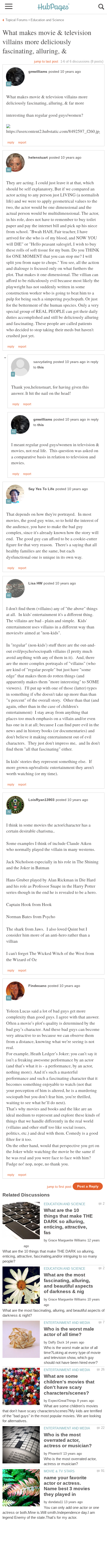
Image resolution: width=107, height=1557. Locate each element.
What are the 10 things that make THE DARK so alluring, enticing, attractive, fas (68, 1221)
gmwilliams (37, 71)
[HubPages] (53, 7)
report (22, 142)
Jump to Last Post (46, 61)
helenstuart (38, 157)
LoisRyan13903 (41, 800)
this (40, 367)
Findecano (37, 986)
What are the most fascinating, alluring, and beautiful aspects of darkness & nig (68, 1283)
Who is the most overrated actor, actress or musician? (68, 1440)
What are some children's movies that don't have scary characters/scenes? (69, 1384)
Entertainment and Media (67, 1323)
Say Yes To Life (41, 489)
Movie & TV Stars (59, 1471)
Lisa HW (35, 583)
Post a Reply (88, 1186)
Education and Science (64, 1204)
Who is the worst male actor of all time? (69, 1331)
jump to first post (59, 1187)
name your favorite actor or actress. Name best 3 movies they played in (67, 1486)
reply (10, 142)
